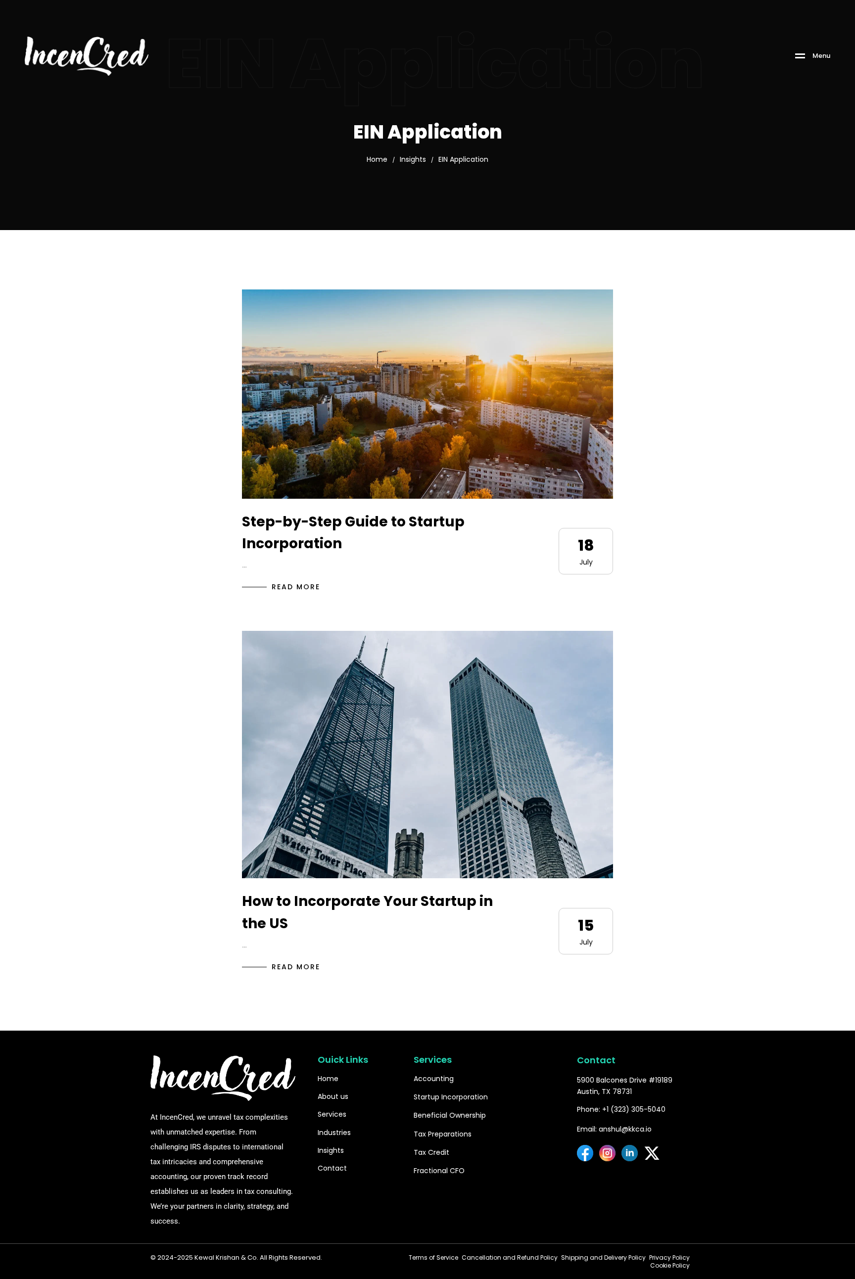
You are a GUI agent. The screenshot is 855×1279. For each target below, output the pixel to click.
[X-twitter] (652, 1153)
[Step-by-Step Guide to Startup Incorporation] (427, 393)
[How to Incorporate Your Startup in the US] (427, 754)
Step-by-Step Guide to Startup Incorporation (353, 533)
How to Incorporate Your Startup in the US (367, 912)
